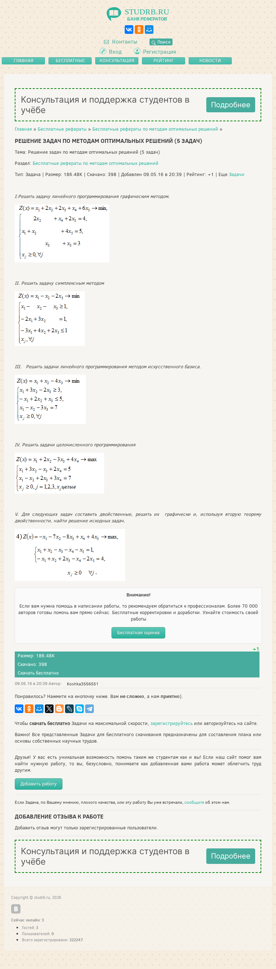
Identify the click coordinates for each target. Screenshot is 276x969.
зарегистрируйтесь (172, 723)
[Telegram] (89, 708)
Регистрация (159, 51)
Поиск (163, 42)
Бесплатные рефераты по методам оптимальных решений (155, 129)
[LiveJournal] (69, 708)
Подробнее (230, 104)
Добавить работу (38, 784)
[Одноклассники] (139, 29)
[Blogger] (59, 708)
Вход (115, 51)
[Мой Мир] (149, 29)
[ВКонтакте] (129, 29)
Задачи (236, 174)
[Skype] (79, 708)
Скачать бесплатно (38, 673)
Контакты (124, 41)
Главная (23, 129)
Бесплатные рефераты (62, 129)
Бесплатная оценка (138, 633)
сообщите (194, 802)
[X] (49, 708)
